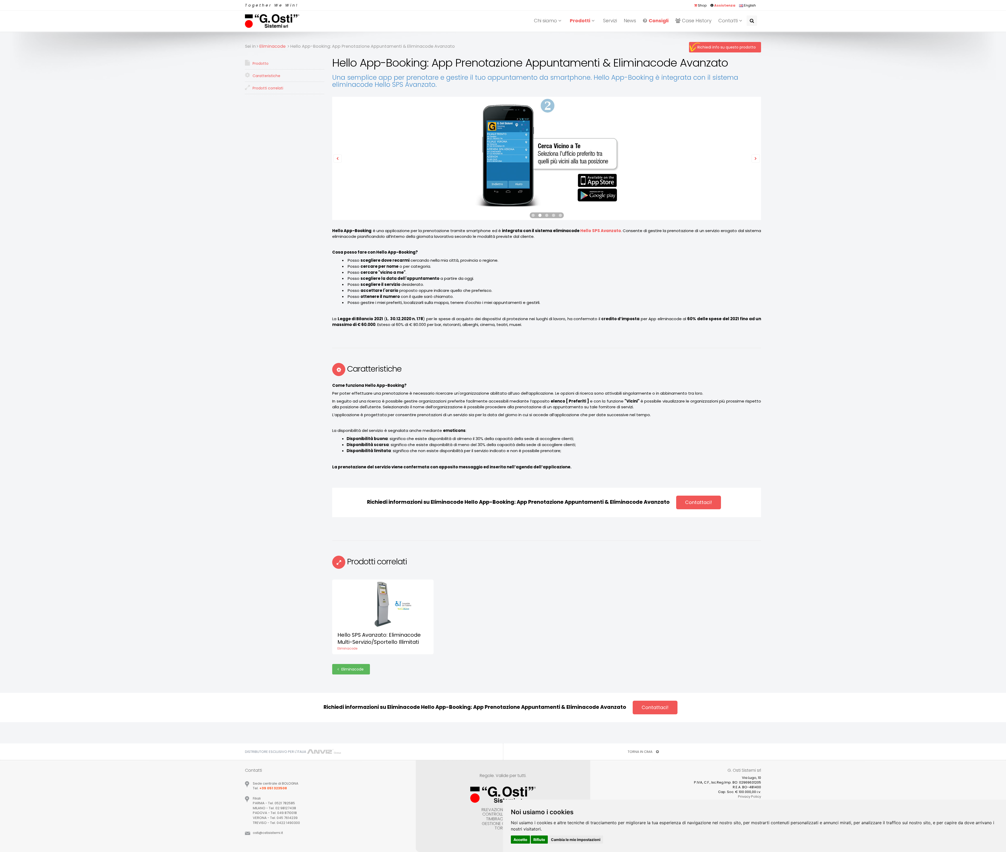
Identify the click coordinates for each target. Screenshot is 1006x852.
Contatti (728, 20)
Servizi (610, 20)
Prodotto (260, 63)
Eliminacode (353, 669)
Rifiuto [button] (539, 839)
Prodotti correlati (267, 88)
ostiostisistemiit (268, 832)
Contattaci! (698, 502)
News (630, 20)
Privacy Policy (749, 796)
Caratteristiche (266, 75)
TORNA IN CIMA (640, 751)
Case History (697, 20)
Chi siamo (546, 20)
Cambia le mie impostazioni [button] (575, 839)
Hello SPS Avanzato (600, 230)
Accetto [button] (520, 839)
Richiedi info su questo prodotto (726, 47)
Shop (702, 5)
